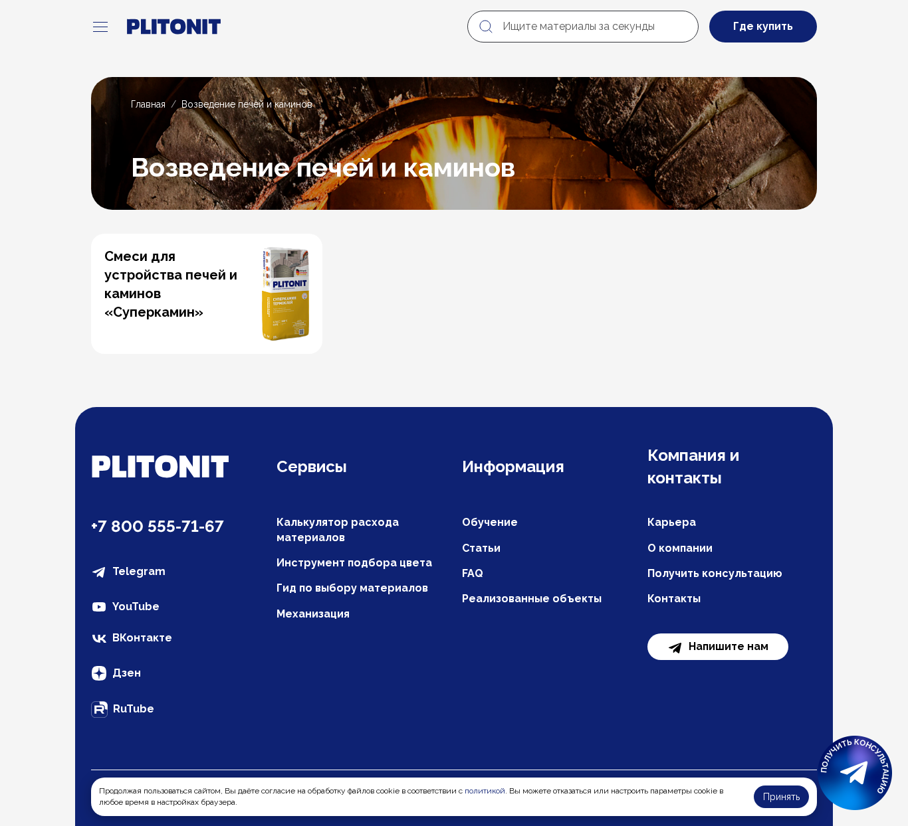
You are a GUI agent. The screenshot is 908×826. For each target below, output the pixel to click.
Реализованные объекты (532, 598)
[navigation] (100, 26)
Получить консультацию (714, 573)
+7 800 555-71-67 (157, 526)
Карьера (671, 522)
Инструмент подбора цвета (354, 562)
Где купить (763, 26)
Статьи (481, 548)
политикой (485, 790)
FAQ (472, 573)
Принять (781, 796)
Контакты (674, 598)
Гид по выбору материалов (352, 588)
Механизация (313, 614)
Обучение (490, 522)
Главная (148, 104)
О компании (680, 548)
